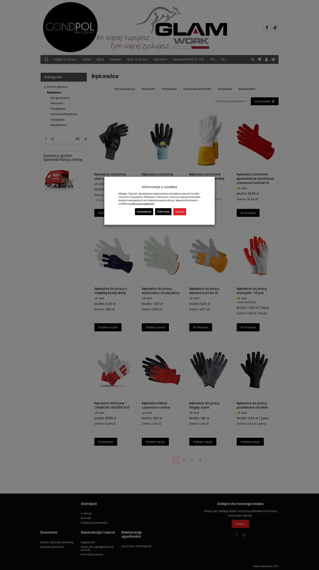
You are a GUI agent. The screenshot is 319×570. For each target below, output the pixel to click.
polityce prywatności (141, 203)
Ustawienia (144, 212)
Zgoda (179, 212)
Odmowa (163, 212)
